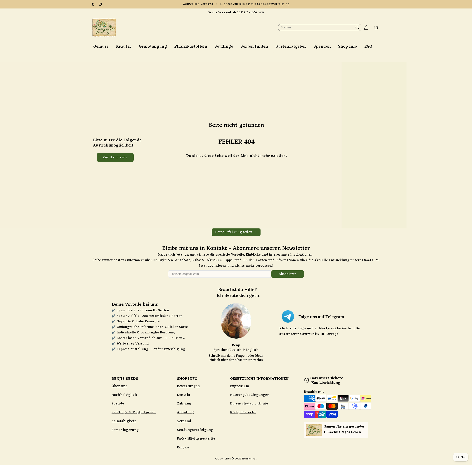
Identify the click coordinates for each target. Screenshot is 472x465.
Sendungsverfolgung (195, 430)
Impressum (239, 386)
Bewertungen (188, 386)
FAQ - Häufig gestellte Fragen (196, 443)
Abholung (185, 412)
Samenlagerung (125, 430)
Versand (184, 421)
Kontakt (183, 395)
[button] (376, 27)
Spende (118, 403)
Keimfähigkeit (124, 421)
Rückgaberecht (243, 412)
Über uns (119, 386)
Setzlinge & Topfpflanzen (134, 412)
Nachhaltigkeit (124, 395)
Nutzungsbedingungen (250, 395)
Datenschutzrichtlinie (249, 403)
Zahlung (184, 403)
